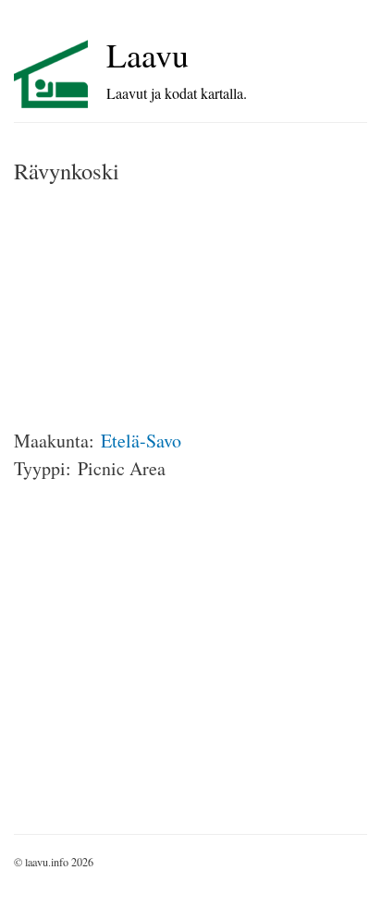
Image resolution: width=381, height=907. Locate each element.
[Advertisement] (152, 307)
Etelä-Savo (141, 440)
